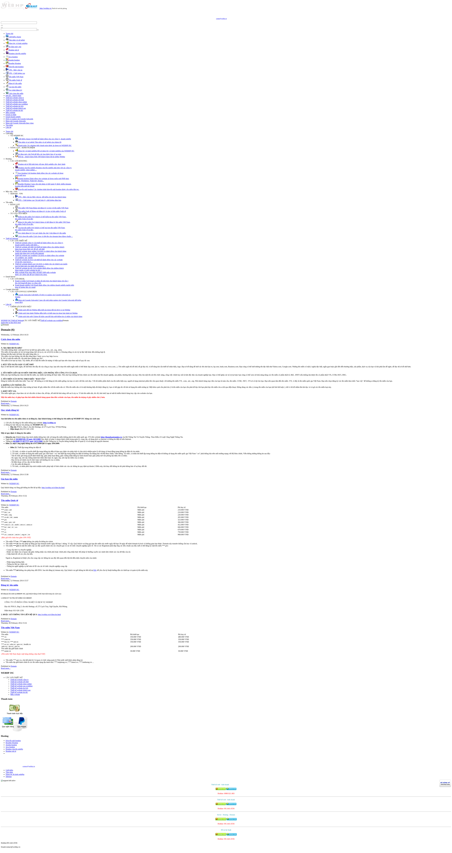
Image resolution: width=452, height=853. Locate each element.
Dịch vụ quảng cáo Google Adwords (19, 119)
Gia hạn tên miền (9, 479)
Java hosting (10, 747)
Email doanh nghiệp (13, 117)
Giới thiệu (9, 770)
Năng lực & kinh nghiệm (15, 774)
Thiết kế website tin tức (14, 110)
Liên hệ (8, 127)
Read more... (5, 403)
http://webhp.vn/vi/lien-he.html (53, 488)
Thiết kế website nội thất (15, 100)
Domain (14, 401)
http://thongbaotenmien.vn (111, 437)
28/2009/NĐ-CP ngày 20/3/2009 (28, 439)
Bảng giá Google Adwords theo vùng (20, 123)
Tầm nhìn (9, 772)
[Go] (2, 25)
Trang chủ (9, 33)
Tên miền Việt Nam (10, 627)
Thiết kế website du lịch (14, 106)
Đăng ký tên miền (9, 585)
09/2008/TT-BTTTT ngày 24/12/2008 (27, 441)
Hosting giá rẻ (11, 751)
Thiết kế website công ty (15, 98)
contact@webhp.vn (221, 18)
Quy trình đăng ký (10, 410)
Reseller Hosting (12, 743)
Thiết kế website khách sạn (16, 108)
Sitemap (9, 777)
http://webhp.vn (49, 423)
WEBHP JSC (6, 320)
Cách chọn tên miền (10, 339)
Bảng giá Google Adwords (16, 121)
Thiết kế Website (12, 239)
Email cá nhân (11, 115)
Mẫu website (10, 113)
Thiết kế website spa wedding (17, 104)
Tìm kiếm (9, 125)
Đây (95, 570)
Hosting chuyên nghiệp (14, 749)
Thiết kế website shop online (16, 102)
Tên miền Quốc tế (9, 500)
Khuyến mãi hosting (13, 741)
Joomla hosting (11, 745)
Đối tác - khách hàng (13, 96)
